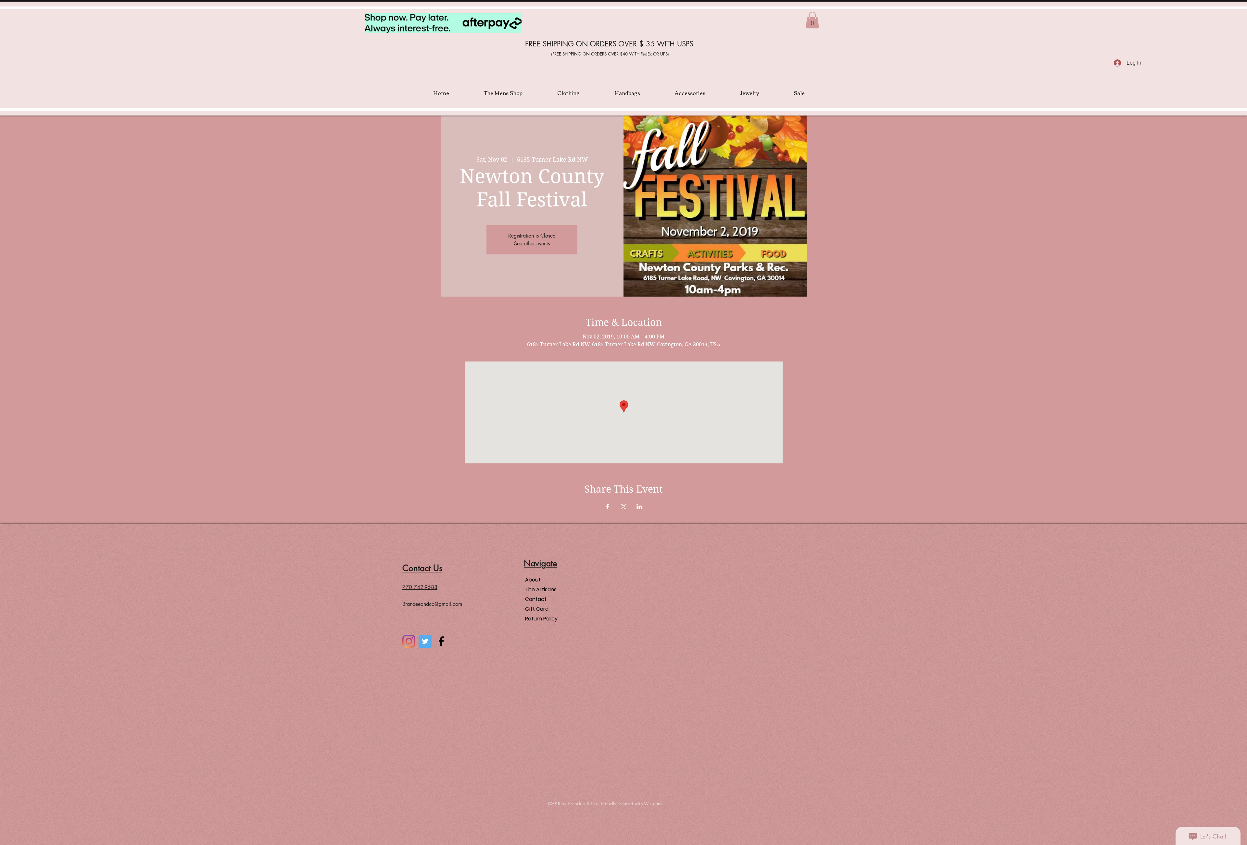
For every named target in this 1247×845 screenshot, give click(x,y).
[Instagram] (408, 641)
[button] (812, 20)
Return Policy (541, 618)
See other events (532, 243)
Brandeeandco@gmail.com (432, 604)
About (533, 579)
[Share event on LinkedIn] (639, 506)
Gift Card (536, 609)
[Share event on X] (624, 506)
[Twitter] (425, 641)
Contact (536, 599)
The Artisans (541, 589)
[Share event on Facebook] (608, 506)
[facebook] (441, 641)
